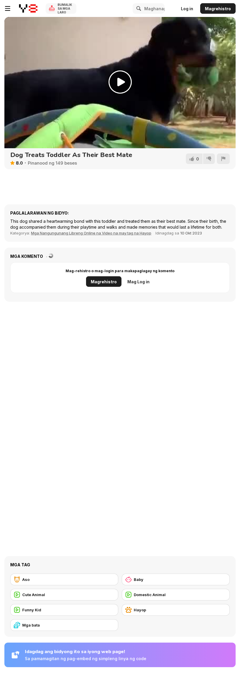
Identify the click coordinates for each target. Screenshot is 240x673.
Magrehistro (218, 8)
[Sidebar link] (7, 8)
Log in (187, 8)
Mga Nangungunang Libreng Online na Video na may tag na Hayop (91, 233)
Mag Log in (138, 281)
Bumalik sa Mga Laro (65, 8)
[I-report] (223, 158)
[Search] (138, 8)
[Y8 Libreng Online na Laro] (28, 8)
